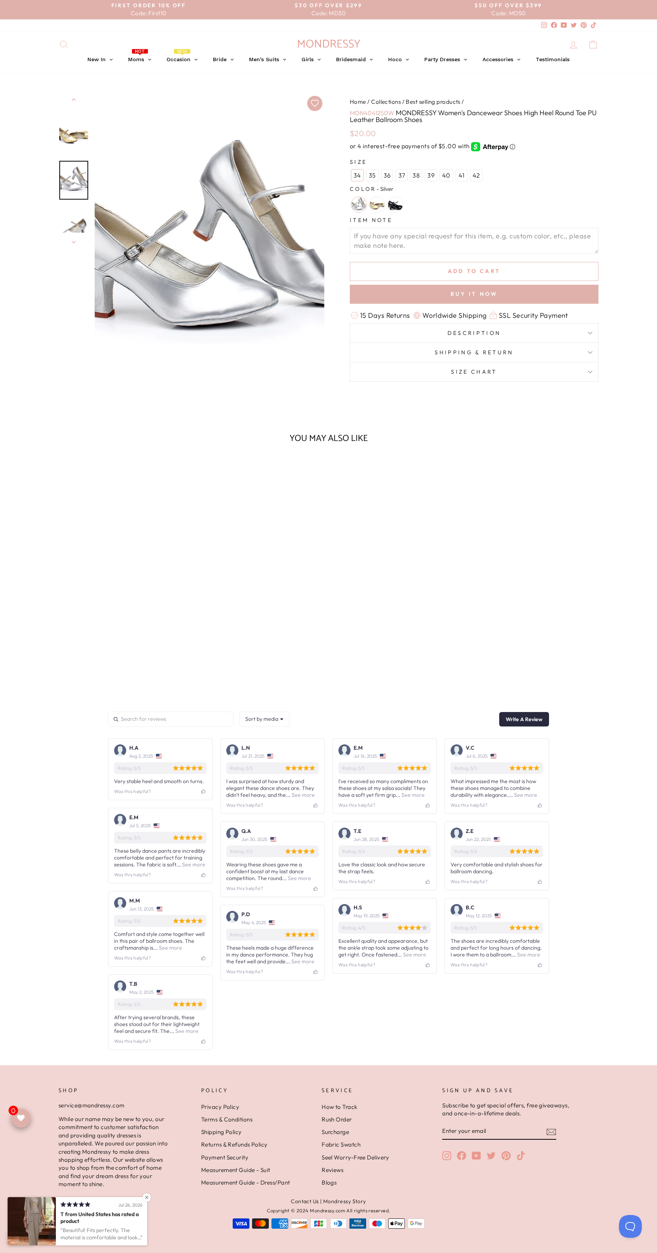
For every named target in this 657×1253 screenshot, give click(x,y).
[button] (123, 661)
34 (357, 175)
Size (358, 162)
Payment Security (224, 1157)
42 (476, 175)
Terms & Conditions (226, 1119)
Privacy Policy (220, 1106)
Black (395, 204)
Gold (377, 204)
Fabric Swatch (341, 1144)
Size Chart (474, 371)
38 (416, 175)
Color (372, 189)
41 (461, 175)
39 (431, 175)
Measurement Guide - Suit (235, 1170)
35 (372, 175)
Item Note (371, 220)
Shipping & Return (474, 352)
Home (358, 101)
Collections (386, 101)
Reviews (332, 1170)
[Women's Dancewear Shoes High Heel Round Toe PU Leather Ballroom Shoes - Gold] (123, 676)
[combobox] (264, 719)
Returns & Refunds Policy (234, 1144)
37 (401, 175)
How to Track (339, 1106)
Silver (359, 204)
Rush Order (337, 1119)
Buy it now (474, 293)
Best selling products (433, 101)
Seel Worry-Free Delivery (355, 1157)
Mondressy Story (344, 1201)
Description (474, 333)
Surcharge (335, 1132)
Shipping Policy (221, 1132)
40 (446, 175)
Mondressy (328, 44)
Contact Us (305, 1201)
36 (387, 175)
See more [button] (302, 794)
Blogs (329, 1182)
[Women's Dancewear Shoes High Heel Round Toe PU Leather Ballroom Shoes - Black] (133, 676)
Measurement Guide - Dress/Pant (245, 1182)
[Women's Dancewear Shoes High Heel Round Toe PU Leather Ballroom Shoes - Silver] (112, 676)
